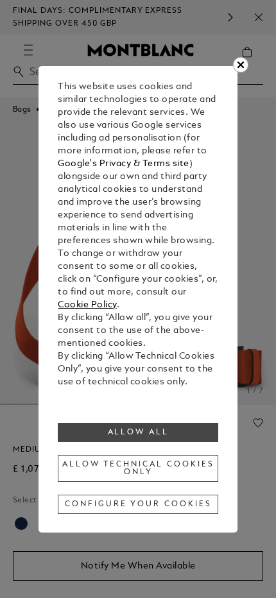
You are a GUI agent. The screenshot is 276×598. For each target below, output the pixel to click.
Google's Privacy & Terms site (123, 164)
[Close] (240, 65)
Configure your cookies (138, 504)
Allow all (138, 432)
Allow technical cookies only (138, 468)
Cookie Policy (87, 305)
